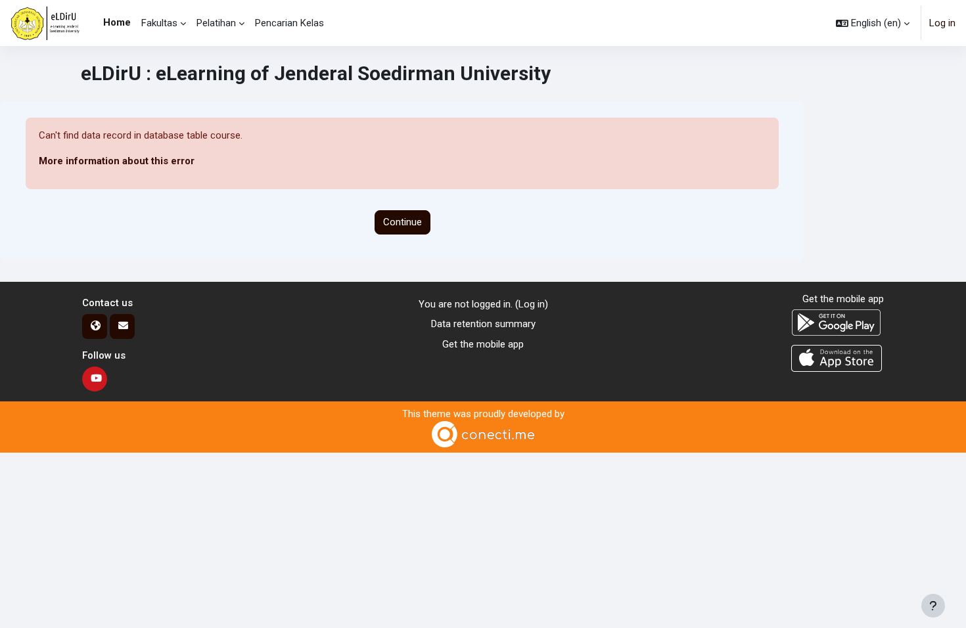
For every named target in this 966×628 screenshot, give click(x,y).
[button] (872, 23)
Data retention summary (483, 324)
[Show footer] (933, 605)
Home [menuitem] (117, 22)
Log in (942, 23)
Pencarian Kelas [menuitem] (289, 23)
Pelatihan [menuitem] (216, 23)
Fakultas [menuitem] (159, 23)
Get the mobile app (483, 344)
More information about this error (117, 161)
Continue (402, 222)
